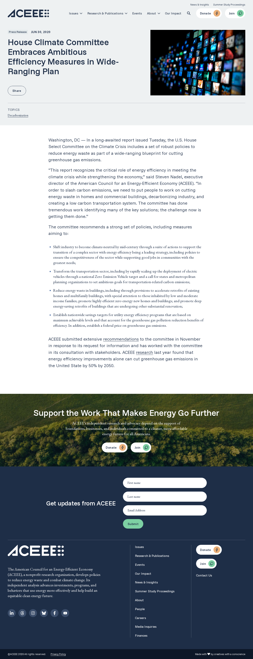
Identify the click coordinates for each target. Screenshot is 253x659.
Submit (133, 524)
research (144, 352)
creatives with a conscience (229, 654)
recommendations (121, 339)
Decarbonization (18, 115)
